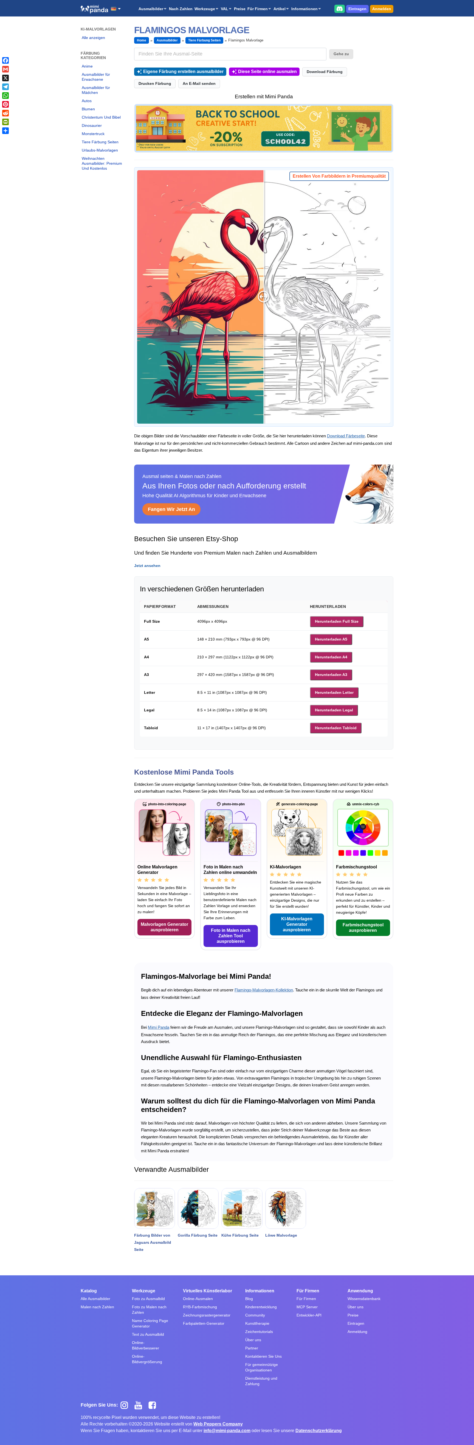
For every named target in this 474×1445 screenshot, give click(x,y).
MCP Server (307, 1307)
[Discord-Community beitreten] (339, 9)
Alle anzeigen (93, 37)
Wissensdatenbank (364, 1298)
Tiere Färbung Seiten (100, 142)
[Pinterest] (5, 104)
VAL (224, 9)
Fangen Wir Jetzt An (171, 509)
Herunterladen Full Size (337, 621)
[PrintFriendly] (5, 122)
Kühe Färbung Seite (240, 1235)
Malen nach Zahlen (97, 1307)
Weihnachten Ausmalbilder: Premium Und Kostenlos (102, 163)
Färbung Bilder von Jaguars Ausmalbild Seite (152, 1242)
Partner (251, 1348)
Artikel (279, 9)
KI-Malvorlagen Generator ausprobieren (296, 924)
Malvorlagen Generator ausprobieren (164, 927)
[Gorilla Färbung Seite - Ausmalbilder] (198, 1208)
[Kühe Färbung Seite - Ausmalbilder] (242, 1208)
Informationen (304, 9)
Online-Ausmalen (198, 1298)
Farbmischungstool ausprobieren (363, 928)
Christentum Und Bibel (101, 117)
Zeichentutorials (259, 1331)
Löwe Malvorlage (281, 1235)
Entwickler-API (309, 1315)
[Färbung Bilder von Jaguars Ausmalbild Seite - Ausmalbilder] (154, 1208)
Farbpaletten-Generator (203, 1323)
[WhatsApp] (5, 95)
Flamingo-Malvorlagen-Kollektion (264, 990)
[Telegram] (5, 86)
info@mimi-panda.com (227, 1430)
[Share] (5, 130)
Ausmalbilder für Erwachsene (96, 77)
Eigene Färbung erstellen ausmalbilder (183, 71)
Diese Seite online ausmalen (267, 71)
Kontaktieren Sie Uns (263, 1356)
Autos (87, 101)
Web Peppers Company (218, 1424)
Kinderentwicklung (261, 1307)
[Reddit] (5, 113)
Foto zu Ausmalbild (148, 1298)
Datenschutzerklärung (318, 1430)
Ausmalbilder (151, 9)
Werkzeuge (204, 9)
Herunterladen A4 (331, 657)
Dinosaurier (92, 125)
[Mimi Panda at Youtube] (140, 1405)
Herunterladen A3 (331, 674)
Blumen (88, 109)
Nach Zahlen (181, 9)
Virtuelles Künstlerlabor (207, 1291)
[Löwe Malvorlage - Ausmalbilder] (286, 1208)
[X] (5, 78)
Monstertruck (93, 134)
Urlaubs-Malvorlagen (100, 150)
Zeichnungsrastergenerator (206, 1315)
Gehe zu (341, 54)
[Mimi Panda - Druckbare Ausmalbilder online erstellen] (94, 9)
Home (141, 40)
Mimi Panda (158, 1027)
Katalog (89, 1291)
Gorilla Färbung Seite (198, 1235)
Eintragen (357, 9)
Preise (240, 9)
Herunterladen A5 (331, 639)
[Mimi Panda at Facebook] (153, 1405)
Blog (249, 1298)
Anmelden (381, 9)
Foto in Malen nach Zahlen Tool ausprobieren (230, 936)
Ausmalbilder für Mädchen (96, 90)
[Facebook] (5, 60)
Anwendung (360, 1291)
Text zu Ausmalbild (148, 1334)
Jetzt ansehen (147, 565)
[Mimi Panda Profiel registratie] (263, 128)
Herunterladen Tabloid (336, 728)
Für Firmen (257, 9)
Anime (87, 66)
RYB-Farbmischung (200, 1307)
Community (255, 1315)
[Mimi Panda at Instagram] (126, 1405)
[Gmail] (5, 69)
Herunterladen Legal (334, 710)
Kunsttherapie (257, 1323)
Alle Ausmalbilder (95, 1298)
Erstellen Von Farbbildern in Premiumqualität (339, 176)
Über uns (253, 1340)
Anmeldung (357, 1331)
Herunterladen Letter (334, 692)
